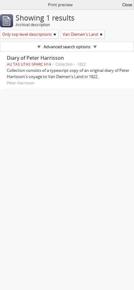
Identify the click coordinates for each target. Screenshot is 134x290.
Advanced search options (67, 46)
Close (127, 4)
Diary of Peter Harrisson (35, 57)
